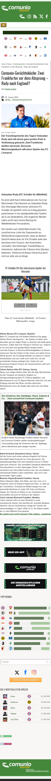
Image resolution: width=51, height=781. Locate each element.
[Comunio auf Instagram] (29, 18)
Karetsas (14, 702)
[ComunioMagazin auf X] (41, 18)
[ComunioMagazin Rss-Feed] (35, 18)
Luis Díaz (14, 719)
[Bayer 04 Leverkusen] (10, 613)
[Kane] (5, 696)
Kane (13, 696)
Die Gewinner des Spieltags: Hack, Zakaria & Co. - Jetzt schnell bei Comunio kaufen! (25, 397)
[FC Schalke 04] (10, 648)
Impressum (30, 769)
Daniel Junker (10, 89)
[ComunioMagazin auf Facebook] (47, 18)
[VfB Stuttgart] (10, 608)
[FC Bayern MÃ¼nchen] (3, 608)
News (9, 64)
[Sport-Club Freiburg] (3, 643)
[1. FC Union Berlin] (3, 623)
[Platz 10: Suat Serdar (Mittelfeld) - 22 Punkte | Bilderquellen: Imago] (25, 288)
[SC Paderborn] (10, 618)
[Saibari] (5, 714)
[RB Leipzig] (3, 633)
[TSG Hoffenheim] (10, 628)
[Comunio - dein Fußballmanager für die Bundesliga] (22, 18)
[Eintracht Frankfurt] (10, 623)
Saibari (13, 714)
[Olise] (5, 708)
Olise (13, 708)
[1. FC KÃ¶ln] (3, 628)
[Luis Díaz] (5, 719)
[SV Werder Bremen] (10, 643)
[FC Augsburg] (3, 648)
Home (3, 64)
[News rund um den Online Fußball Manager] (15, 7)
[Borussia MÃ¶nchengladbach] (10, 633)
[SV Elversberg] (3, 613)
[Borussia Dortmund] (3, 638)
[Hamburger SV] (10, 638)
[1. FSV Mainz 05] (3, 618)
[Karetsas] (5, 702)
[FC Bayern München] (29, 696)
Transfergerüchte (19, 64)
